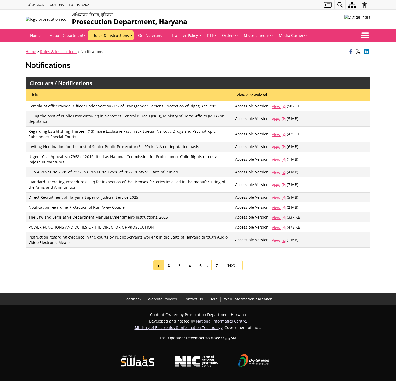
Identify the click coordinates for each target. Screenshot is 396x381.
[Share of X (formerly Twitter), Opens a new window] (359, 51)
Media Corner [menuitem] (291, 35)
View (276, 106)
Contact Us (193, 299)
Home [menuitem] (35, 35)
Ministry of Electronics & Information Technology (179, 327)
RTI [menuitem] (210, 35)
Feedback (132, 299)
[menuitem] (340, 4)
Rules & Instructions (58, 51)
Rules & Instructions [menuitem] (111, 35)
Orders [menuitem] (228, 35)
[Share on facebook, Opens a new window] (352, 51)
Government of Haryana (69, 5)
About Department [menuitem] (67, 35)
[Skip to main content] (327, 4)
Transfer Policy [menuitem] (184, 35)
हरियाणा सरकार (36, 5)
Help (213, 299)
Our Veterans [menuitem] (150, 35)
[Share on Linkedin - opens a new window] (367, 51)
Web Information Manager (248, 299)
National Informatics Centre (221, 321)
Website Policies (162, 299)
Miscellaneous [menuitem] (257, 35)
